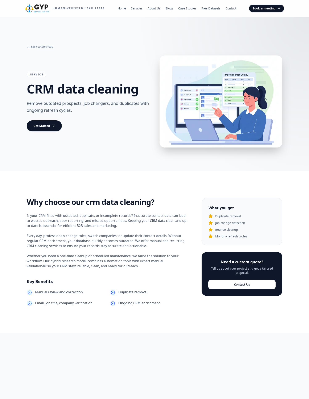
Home (122, 8)
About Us (154, 8)
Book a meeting (264, 8)
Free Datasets (211, 8)
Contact (231, 8)
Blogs (169, 8)
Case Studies (187, 8)
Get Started (41, 126)
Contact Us (242, 284)
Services (137, 8)
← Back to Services (40, 47)
